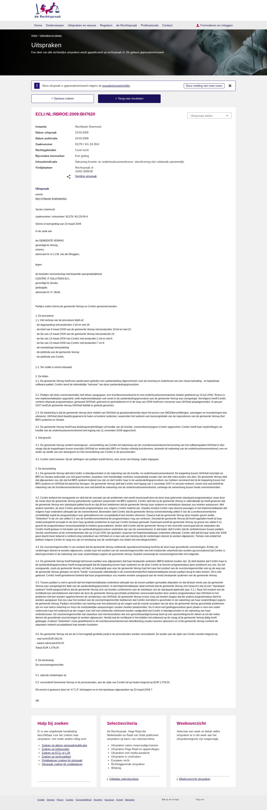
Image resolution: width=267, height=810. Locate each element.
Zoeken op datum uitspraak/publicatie (64, 745)
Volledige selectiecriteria (124, 779)
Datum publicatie (46, 138)
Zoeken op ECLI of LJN (56, 752)
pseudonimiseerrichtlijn (116, 85)
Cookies (69, 800)
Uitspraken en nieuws (82, 25)
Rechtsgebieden (45, 150)
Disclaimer (130, 800)
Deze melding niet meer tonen (204, 85)
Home (38, 25)
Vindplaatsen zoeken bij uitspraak (62, 760)
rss (183, 799)
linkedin (224, 799)
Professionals (150, 25)
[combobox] (209, 115)
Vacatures (109, 800)
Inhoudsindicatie (46, 161)
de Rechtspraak (126, 25)
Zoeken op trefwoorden (55, 749)
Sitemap (51, 800)
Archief (119, 800)
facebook (213, 799)
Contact (167, 25)
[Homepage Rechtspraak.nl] (46, 9)
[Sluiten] (230, 86)
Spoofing (98, 800)
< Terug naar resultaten (129, 98)
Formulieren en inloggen (216, 25)
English (41, 800)
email (188, 799)
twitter (207, 799)
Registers (106, 25)
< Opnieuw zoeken (62, 98)
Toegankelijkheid (84, 800)
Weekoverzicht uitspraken (194, 779)
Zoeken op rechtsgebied (56, 756)
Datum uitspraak (46, 132)
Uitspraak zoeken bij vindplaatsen (62, 764)
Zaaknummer (43, 144)
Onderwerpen (55, 25)
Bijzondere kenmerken (49, 155)
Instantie (41, 126)
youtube (229, 799)
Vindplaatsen (43, 167)
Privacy (60, 800)
